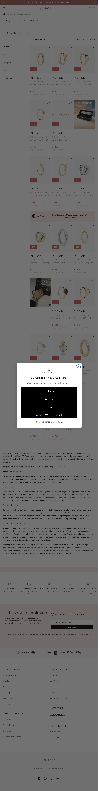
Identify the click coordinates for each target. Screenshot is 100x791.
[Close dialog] (78, 367)
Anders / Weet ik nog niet (49, 415)
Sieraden (49, 399)
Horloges (49, 391)
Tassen (49, 407)
